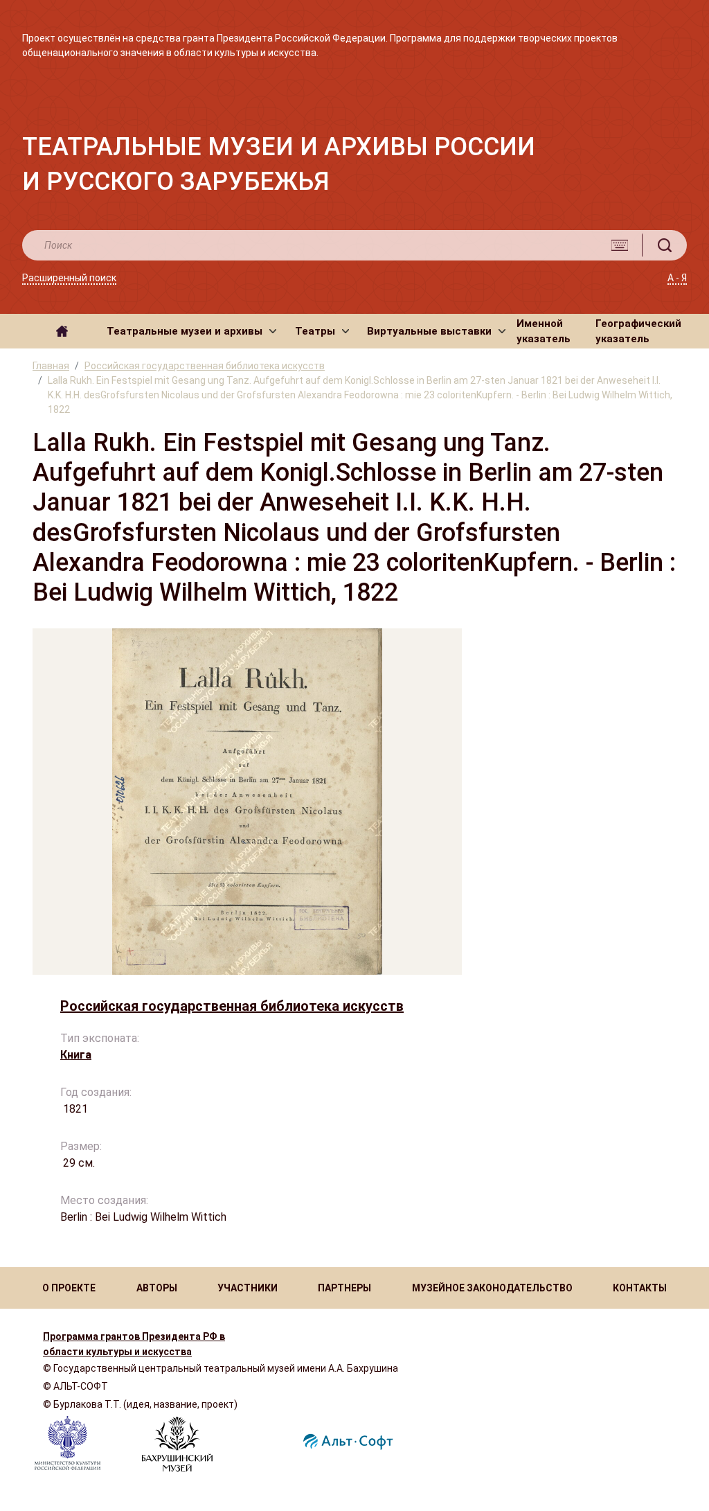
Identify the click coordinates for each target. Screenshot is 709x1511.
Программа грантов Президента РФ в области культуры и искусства (134, 1344)
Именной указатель (544, 331)
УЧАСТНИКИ (247, 1287)
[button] (191, 331)
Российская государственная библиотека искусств (204, 365)
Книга (75, 1054)
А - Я (677, 277)
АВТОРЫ (156, 1287)
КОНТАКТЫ (640, 1287)
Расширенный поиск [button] (69, 277)
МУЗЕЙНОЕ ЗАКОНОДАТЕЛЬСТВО (492, 1287)
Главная (51, 365)
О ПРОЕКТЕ (69, 1287)
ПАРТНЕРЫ (344, 1287)
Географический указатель (638, 331)
